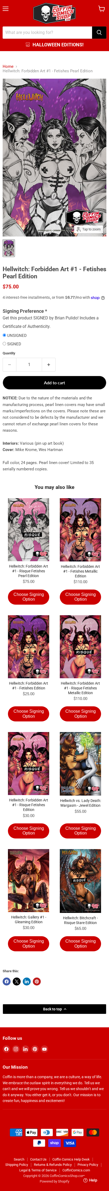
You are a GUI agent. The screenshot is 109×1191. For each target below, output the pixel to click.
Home (8, 66)
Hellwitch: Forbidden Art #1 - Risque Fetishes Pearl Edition (28, 571)
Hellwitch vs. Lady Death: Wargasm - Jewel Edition (80, 803)
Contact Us (38, 1159)
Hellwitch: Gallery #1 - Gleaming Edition (28, 919)
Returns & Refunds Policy (53, 1165)
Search (19, 1159)
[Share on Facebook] (7, 981)
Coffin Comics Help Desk (71, 1159)
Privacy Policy (88, 1165)
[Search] (99, 32)
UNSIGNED (17, 335)
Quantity (9, 353)
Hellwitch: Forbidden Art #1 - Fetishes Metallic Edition (80, 571)
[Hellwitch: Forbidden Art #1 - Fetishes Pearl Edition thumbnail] (9, 248)
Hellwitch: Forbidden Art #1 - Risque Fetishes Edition (28, 805)
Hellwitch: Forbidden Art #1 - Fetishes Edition (28, 685)
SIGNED (14, 344)
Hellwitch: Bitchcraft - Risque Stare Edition (80, 920)
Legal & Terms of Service (38, 1170)
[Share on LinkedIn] (27, 981)
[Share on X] (17, 981)
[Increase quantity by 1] (49, 365)
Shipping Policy (16, 1165)
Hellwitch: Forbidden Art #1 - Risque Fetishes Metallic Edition (80, 688)
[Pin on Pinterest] (37, 981)
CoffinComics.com (76, 1170)
